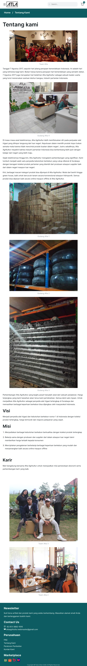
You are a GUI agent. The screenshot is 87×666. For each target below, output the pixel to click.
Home (7, 12)
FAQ (5, 640)
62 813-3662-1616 (14, 627)
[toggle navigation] (4, 4)
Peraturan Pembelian (13, 646)
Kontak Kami (9, 649)
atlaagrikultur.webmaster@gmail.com (22, 629)
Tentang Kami (22, 12)
